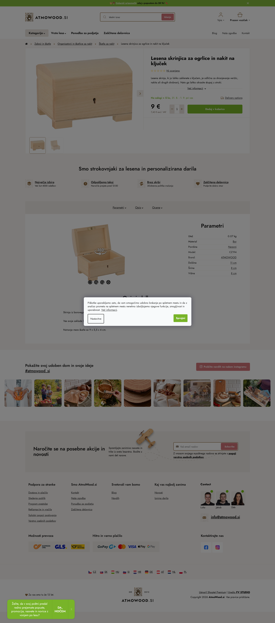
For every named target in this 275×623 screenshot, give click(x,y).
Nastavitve (95, 319)
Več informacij (109, 310)
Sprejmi (180, 318)
